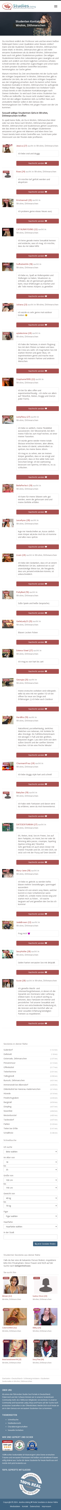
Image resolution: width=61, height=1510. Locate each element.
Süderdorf (30, 1049)
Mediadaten (15, 1506)
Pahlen (30, 1124)
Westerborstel (30, 1115)
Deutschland (17, 1378)
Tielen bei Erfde (30, 1128)
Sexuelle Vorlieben (15, 1430)
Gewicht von (9, 1193)
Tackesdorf (30, 1119)
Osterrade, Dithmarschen (30, 1058)
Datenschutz (35, 1506)
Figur (6, 1211)
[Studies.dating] (19, 6)
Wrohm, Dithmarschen (47, 146)
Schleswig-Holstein (31, 1378)
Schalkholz (30, 1132)
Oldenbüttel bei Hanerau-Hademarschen (30, 1089)
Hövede (30, 1093)
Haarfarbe (8, 1222)
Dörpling (30, 1106)
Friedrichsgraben (30, 1097)
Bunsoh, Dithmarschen (30, 1080)
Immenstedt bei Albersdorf (30, 1084)
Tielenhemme (30, 1071)
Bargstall (30, 1102)
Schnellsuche (13, 1419)
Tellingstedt (30, 1076)
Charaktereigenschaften (18, 1426)
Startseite (6, 1378)
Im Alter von (9, 1157)
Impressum (46, 1506)
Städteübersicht (14, 1423)
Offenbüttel (30, 1067)
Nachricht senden (36, 163)
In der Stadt (9, 1232)
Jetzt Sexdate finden (46, 1243)
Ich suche (8, 1147)
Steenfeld (30, 1111)
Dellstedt (30, 1054)
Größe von (8, 1175)
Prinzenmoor (30, 1063)
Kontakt (25, 1506)
